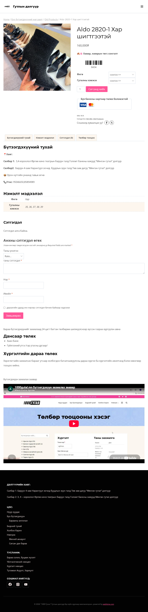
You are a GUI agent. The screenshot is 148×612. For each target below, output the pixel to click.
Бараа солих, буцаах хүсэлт (21, 557)
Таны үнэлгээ (10, 250)
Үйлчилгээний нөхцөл (18, 561)
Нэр (6, 279)
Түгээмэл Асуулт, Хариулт (20, 570)
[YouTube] (26, 584)
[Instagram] (18, 584)
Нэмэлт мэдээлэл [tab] (45, 137)
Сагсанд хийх (96, 89)
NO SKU (89, 119)
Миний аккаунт (17, 539)
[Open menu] (142, 6)
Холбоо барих (14, 530)
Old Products (98, 119)
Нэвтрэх (11, 534)
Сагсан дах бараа (18, 543)
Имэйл (8, 293)
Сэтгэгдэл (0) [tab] (66, 137)
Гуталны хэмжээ (87, 80)
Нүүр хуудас (13, 511)
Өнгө (80, 74)
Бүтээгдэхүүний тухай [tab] (18, 137)
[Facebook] (10, 584)
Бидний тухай (14, 526)
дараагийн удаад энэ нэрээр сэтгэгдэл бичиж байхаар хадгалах (38, 307)
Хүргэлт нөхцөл (15, 566)
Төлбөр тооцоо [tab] (87, 137)
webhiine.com (108, 604)
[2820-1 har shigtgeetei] (37, 57)
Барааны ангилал (18, 520)
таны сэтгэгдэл (12, 260)
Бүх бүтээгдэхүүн (16, 516)
